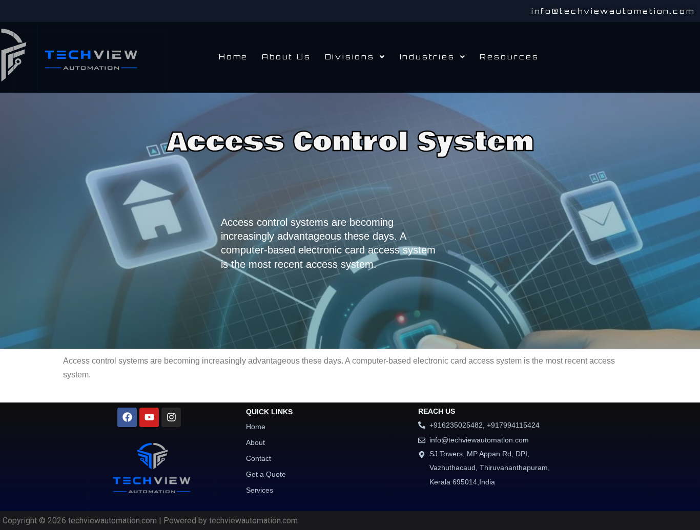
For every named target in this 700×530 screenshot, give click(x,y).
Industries (427, 56)
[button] (354, 56)
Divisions (349, 56)
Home (233, 56)
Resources (509, 56)
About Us (286, 56)
